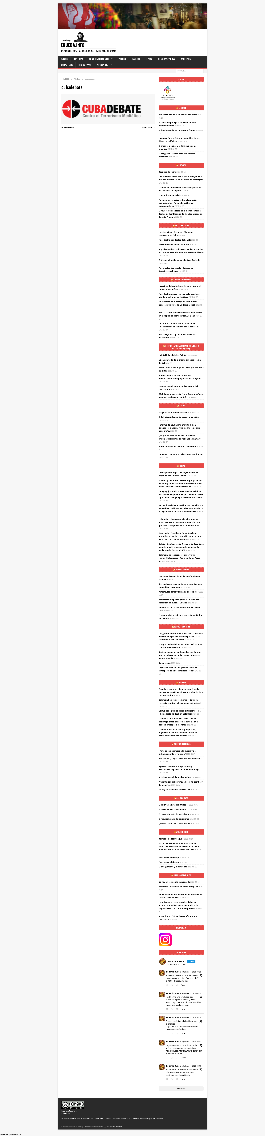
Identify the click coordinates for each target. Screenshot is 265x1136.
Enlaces (136, 59)
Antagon (182, 165)
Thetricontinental (182, 279)
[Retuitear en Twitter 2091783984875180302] (172, 1034)
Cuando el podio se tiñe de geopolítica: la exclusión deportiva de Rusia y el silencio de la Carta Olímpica (181, 692)
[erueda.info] (132, 27)
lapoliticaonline (182, 626)
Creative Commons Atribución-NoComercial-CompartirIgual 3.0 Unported (134, 1119)
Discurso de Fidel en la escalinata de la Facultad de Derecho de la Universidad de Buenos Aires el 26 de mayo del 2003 (179, 846)
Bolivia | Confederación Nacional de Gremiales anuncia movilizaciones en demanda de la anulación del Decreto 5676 (181, 547)
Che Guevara (84, 65)
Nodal (182, 465)
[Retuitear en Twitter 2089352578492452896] (172, 1079)
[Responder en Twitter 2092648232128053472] (167, 985)
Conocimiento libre (100, 59)
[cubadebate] (108, 122)
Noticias (78, 59)
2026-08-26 (196, 972)
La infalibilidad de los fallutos (173, 355)
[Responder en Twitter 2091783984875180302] (167, 1034)
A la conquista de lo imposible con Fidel (178, 115)
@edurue (185, 972)
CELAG (182, 405)
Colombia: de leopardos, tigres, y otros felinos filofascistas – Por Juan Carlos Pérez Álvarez (179, 558)
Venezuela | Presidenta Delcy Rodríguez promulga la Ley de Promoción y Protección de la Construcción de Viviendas (180, 536)
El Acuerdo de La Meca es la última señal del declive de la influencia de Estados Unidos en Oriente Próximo (180, 214)
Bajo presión (165, 663)
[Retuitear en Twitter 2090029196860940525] (172, 1058)
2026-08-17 (196, 1066)
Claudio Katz (182, 798)
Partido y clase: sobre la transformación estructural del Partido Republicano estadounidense (178, 203)
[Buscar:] (190, 71)
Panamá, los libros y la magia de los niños (178, 592)
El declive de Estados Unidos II (174, 805)
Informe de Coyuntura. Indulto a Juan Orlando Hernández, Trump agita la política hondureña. (179, 428)
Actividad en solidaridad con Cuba (175, 777)
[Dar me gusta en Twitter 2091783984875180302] (177, 1034)
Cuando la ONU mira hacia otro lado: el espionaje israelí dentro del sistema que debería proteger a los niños (178, 721)
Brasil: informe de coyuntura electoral (177, 446)
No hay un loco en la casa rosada (174, 790)
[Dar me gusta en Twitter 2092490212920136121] (177, 1009)
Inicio (64, 59)
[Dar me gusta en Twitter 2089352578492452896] (177, 1079)
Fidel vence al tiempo (169, 857)
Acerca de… (103, 65)
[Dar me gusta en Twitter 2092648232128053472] (177, 985)
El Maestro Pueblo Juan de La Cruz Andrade (179, 260)
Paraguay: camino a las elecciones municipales (181, 454)
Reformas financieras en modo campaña (178, 887)
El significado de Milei (169, 195)
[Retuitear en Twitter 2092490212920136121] (172, 1009)
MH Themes (117, 1127)
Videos (122, 59)
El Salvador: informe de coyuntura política (179, 417)
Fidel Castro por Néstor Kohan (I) (175, 240)
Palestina (186, 59)
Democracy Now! (166, 59)
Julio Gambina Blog (182, 875)
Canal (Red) (67, 65)
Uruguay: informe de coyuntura (174, 412)
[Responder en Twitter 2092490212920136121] (167, 1009)
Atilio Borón (182, 831)
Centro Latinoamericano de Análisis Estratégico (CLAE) (182, 347)
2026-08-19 (196, 1042)
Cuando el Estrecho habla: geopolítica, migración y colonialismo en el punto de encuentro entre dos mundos (178, 732)
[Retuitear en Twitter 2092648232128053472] (172, 985)
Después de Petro (167, 172)
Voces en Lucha (182, 225)
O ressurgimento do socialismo (174, 814)
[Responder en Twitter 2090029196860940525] (167, 1058)
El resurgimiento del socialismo (174, 819)
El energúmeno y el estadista (173, 867)
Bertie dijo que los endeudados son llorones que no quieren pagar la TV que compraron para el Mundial (180, 655)
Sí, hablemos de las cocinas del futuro (177, 130)
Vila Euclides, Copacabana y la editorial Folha (180, 759)
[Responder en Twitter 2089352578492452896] (167, 1079)
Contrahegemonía (182, 743)
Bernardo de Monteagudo (171, 839)
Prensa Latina (182, 569)
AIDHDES (182, 682)
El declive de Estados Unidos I (173, 809)
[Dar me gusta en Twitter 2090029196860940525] (177, 1058)
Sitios (148, 59)
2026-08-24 (196, 1018)
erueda (77, 1119)
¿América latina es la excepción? (174, 824)
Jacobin (182, 107)
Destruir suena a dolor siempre (174, 245)
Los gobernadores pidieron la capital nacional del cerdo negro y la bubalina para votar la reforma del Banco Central (181, 636)
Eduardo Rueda (173, 972)
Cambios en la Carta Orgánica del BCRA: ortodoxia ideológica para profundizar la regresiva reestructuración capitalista (178, 905)
